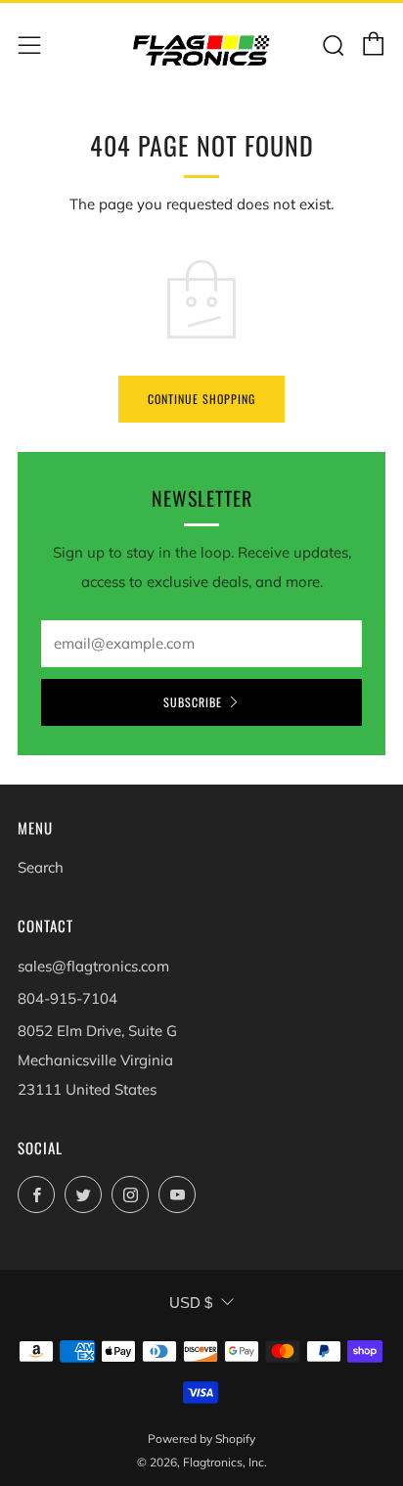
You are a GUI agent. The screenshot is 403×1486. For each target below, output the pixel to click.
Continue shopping (201, 398)
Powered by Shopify (201, 1438)
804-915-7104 (67, 998)
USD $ (190, 1302)
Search (41, 867)
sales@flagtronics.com (93, 966)
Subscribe (192, 702)
